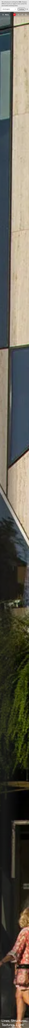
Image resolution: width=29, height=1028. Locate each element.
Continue (21, 9)
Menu (7, 15)
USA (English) (6, 9)
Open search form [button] (18, 14)
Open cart (25, 14)
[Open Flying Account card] (22, 14)
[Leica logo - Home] (14, 14)
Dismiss (27, 9)
